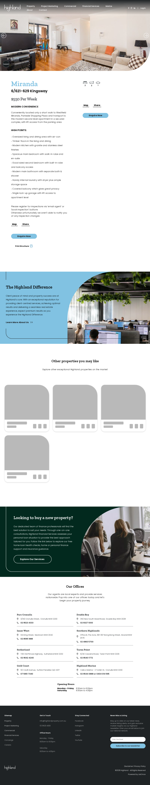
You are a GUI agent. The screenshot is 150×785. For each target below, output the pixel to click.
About (30, 10)
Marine (109, 6)
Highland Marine (86, 665)
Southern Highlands (88, 630)
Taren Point (83, 649)
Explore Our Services (32, 559)
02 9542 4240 (27, 657)
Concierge (8, 740)
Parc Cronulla (24, 614)
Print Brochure (22, 246)
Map (14, 224)
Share (25, 224)
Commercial (70, 6)
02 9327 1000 (86, 622)
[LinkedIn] (134, 8)
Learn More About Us (17, 322)
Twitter (77, 735)
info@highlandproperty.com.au (53, 721)
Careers (7, 745)
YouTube (78, 740)
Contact (43, 10)
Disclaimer (128, 766)
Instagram (79, 726)
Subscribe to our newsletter (128, 746)
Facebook (79, 721)
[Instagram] (131, 8)
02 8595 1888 (27, 638)
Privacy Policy (140, 766)
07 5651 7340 (27, 674)
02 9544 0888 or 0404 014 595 (94, 674)
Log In (143, 8)
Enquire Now (24, 236)
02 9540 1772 (86, 657)
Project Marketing (49, 6)
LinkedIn (78, 730)
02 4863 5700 (86, 641)
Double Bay (83, 614)
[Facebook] (128, 8)
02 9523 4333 (27, 622)
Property (31, 6)
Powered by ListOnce (137, 774)
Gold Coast (23, 665)
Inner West (23, 630)
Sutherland (23, 649)
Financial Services (90, 6)
